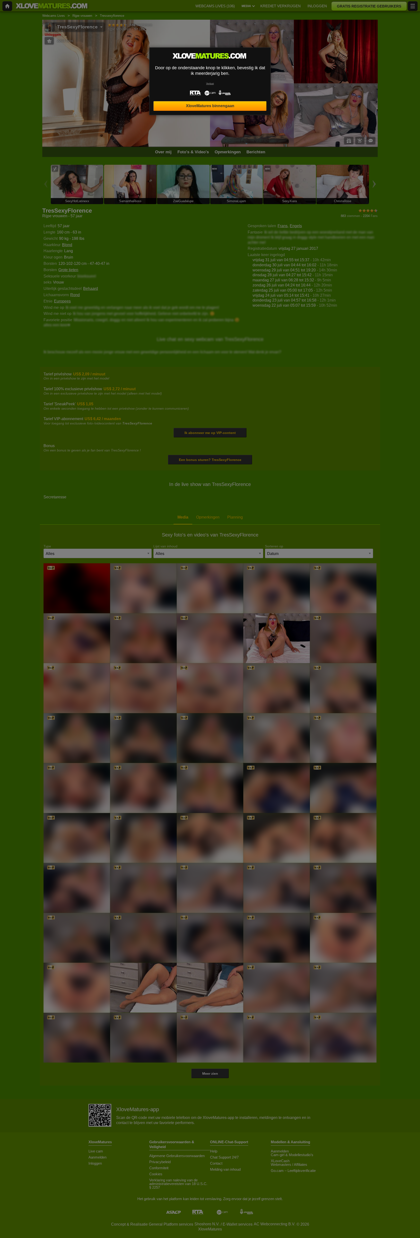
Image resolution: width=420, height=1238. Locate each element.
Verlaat (210, 83)
